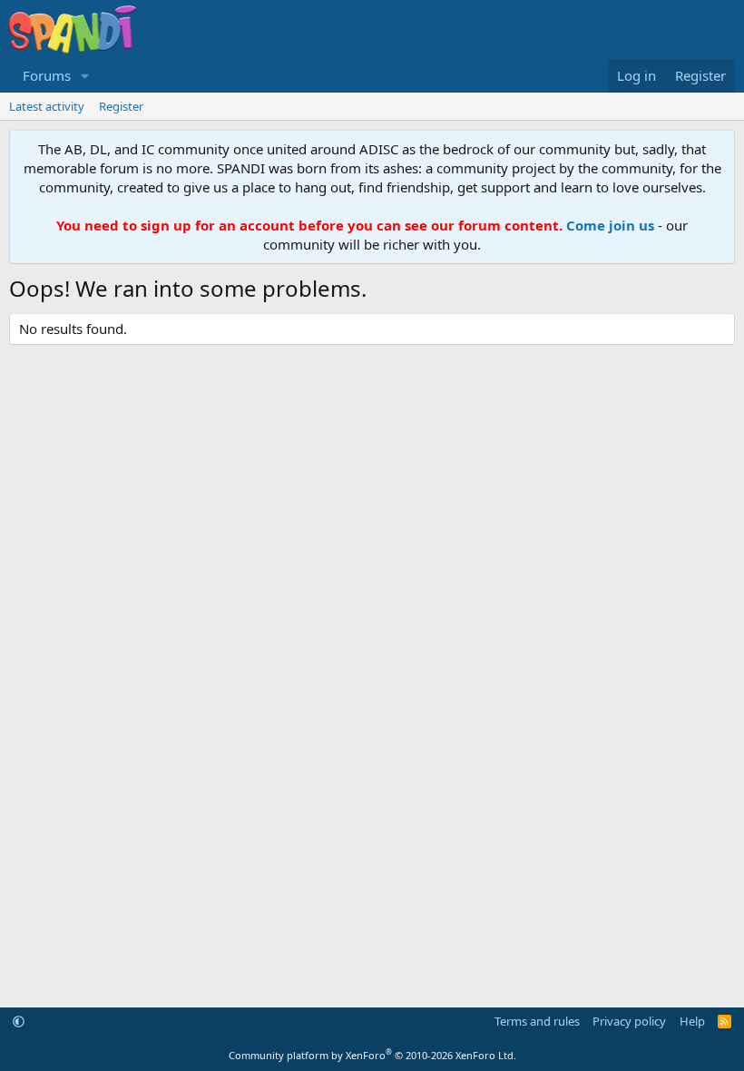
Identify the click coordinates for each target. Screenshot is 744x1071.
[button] (85, 76)
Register (121, 106)
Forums (47, 75)
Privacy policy (629, 1021)
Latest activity (46, 106)
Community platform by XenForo (372, 1055)
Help (692, 1021)
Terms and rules (537, 1021)
